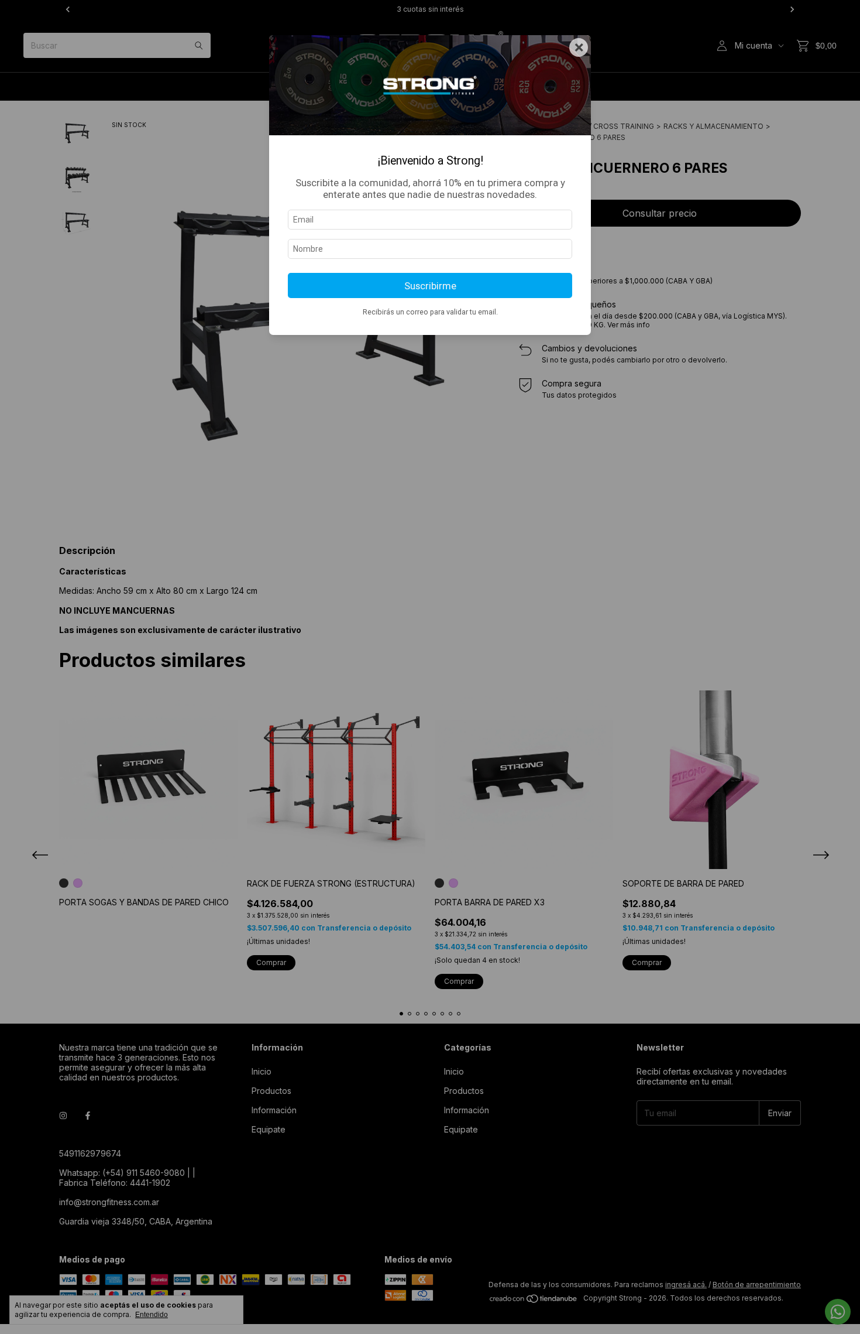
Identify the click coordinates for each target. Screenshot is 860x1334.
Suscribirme (430, 286)
